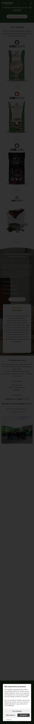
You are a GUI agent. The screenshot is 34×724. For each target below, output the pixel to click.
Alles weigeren (10, 715)
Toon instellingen (17, 711)
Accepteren (23, 715)
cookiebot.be (9, 719)
